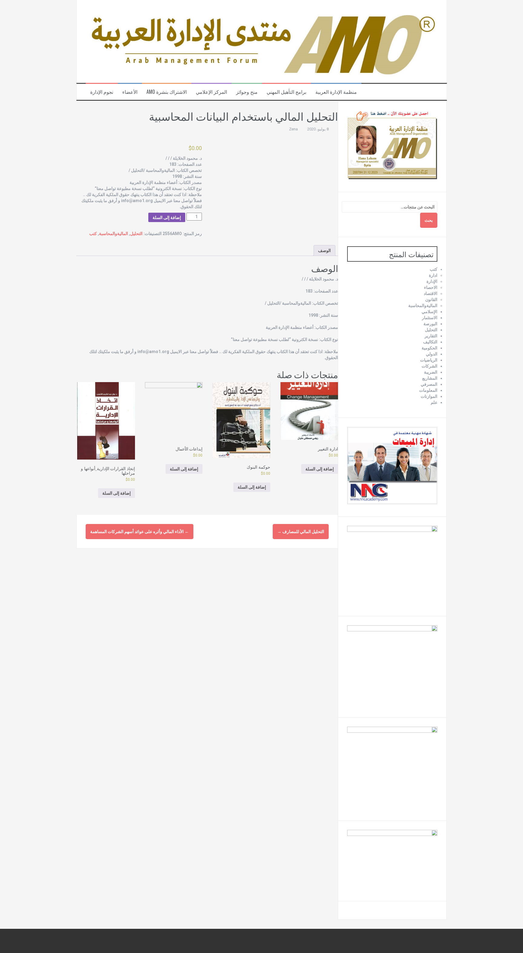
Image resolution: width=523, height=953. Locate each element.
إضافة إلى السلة (167, 217)
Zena (293, 129)
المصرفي (429, 384)
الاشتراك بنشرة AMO (166, 91)
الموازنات (429, 396)
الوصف (324, 250)
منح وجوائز (247, 91)
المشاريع (429, 378)
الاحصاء (430, 287)
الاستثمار (429, 317)
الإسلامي (429, 311)
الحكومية (429, 348)
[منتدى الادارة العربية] (262, 41)
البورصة (430, 323)
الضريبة (430, 372)
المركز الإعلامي (211, 91)
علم (434, 402)
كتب (93, 233)
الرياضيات (428, 360)
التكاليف (430, 341)
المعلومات (428, 390)
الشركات (429, 366)
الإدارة (431, 281)
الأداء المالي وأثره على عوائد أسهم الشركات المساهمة (139, 531)
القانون (431, 299)
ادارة (433, 275)
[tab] (324, 250)
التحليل (136, 233)
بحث (429, 220)
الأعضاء (129, 91)
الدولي (431, 354)
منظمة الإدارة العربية (336, 91)
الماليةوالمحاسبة (113, 233)
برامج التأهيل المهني (286, 91)
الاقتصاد (430, 293)
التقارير (431, 335)
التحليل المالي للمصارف (300, 531)
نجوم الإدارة (101, 91)
